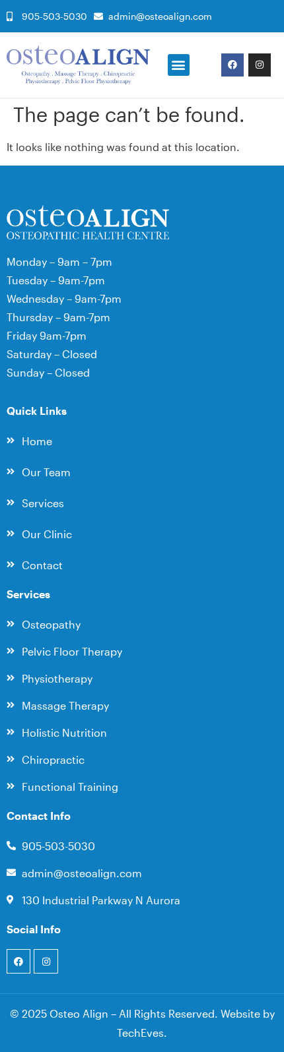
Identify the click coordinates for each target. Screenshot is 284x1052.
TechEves (140, 1032)
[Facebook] (232, 65)
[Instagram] (259, 65)
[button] (179, 65)
